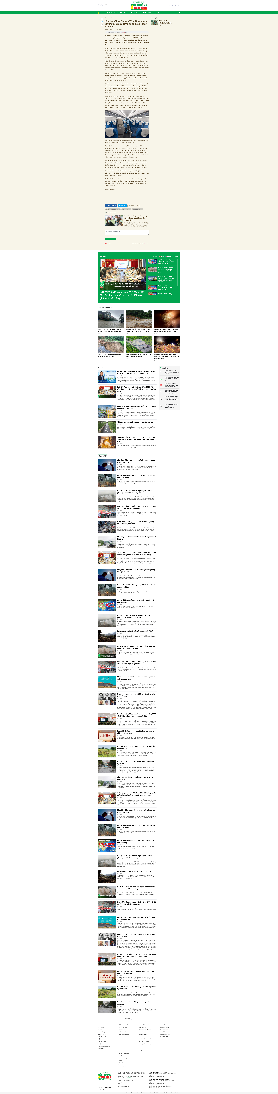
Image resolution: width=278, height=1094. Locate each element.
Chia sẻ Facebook (112, 205)
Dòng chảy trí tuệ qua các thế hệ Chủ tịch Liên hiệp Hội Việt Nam (136, 695)
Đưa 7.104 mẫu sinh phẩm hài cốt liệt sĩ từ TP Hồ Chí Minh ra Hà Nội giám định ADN (136, 507)
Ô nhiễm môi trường (144, 1032)
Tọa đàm (121, 1062)
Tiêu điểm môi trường (124, 1053)
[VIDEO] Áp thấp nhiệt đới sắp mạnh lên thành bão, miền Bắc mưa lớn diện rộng (166, 270)
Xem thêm (127, 1018)
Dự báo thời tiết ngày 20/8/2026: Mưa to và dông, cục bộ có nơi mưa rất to (166, 295)
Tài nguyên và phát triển (145, 1029)
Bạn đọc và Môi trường (145, 1044)
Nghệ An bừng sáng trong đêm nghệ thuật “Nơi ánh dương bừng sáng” (166, 330)
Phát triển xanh (101, 1048)
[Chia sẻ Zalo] (102, 22)
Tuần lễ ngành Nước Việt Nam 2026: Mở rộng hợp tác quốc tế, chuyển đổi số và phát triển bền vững (136, 554)
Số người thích (145, 243)
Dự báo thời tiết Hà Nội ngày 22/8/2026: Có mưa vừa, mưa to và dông (136, 476)
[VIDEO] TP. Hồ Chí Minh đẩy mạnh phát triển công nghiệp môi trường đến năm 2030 (166, 279)
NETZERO (143, 12)
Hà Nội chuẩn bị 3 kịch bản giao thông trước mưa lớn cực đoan (136, 763)
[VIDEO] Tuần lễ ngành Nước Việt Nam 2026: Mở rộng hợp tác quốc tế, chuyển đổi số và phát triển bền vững (122, 295)
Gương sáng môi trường (104, 1046)
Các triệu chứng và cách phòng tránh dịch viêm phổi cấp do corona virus (135, 218)
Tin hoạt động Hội (102, 1032)
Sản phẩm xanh (164, 1036)
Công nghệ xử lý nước (124, 1034)
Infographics (102, 1051)
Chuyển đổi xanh (164, 1029)
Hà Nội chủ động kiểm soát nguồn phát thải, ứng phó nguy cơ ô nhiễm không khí (135, 492)
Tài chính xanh (164, 1032)
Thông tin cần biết (145, 1051)
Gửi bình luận (111, 239)
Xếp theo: (134, 243)
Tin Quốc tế (100, 1029)
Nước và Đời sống (123, 1032)
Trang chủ (107, 17)
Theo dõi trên (155, 256)
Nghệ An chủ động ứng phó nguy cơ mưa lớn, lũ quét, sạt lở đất (109, 355)
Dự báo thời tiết (122, 1067)
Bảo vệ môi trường (144, 1027)
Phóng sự (121, 1060)
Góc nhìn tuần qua (123, 1058)
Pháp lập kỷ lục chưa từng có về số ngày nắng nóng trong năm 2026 (136, 461)
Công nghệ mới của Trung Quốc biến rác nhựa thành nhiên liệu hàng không (136, 407)
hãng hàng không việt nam (114, 209)
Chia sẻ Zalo (122, 205)
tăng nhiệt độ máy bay (137, 209)
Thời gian (139, 243)
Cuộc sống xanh (136, 12)
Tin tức (101, 12)
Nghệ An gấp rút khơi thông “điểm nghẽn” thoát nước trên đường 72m (109, 330)
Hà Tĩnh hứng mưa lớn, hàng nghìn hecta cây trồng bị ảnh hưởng (136, 747)
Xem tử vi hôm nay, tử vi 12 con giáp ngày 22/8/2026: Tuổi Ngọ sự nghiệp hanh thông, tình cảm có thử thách (136, 439)
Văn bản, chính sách (144, 1041)
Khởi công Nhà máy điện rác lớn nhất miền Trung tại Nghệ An (138, 355)
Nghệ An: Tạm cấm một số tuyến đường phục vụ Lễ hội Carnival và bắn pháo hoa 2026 (166, 356)
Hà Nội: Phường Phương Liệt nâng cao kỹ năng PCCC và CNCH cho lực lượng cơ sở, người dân (136, 715)
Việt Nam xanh (122, 1064)
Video (159, 12)
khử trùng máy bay (126, 209)
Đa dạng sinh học (143, 1034)
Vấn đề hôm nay (102, 1034)
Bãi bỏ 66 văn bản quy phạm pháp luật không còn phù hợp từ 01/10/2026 (135, 732)
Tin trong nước (101, 1027)
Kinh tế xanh (129, 12)
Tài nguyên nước (123, 1027)
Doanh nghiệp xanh (165, 1034)
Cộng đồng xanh (102, 1041)
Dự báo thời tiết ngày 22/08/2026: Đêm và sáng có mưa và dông (166, 261)
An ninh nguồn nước (124, 1029)
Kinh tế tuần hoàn (164, 1027)
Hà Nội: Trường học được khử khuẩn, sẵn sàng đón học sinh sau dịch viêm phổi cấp (165, 23)
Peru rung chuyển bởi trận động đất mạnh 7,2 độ (135, 631)
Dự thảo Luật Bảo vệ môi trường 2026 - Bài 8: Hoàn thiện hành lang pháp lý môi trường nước (136, 372)
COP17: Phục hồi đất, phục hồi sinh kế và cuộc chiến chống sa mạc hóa (136, 678)
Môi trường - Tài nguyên (119, 12)
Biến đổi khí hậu (102, 1036)
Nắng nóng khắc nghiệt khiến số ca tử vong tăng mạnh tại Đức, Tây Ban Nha (135, 523)
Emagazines (163, 1039)
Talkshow (121, 1055)
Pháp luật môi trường (152, 12)
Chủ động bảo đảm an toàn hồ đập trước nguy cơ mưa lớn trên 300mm (136, 538)
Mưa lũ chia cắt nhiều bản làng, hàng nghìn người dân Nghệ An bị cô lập (138, 330)
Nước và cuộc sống (108, 12)
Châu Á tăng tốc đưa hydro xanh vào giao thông (135, 422)
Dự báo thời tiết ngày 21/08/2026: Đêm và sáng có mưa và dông (165, 287)
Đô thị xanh (101, 1044)
